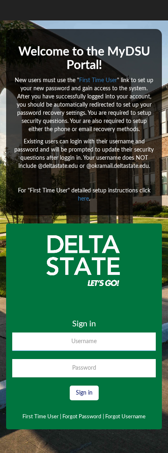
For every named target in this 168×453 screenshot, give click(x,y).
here (83, 199)
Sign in (84, 393)
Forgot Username (124, 417)
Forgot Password (81, 417)
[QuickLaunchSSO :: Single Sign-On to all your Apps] (84, 275)
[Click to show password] (152, 370)
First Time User (98, 80)
